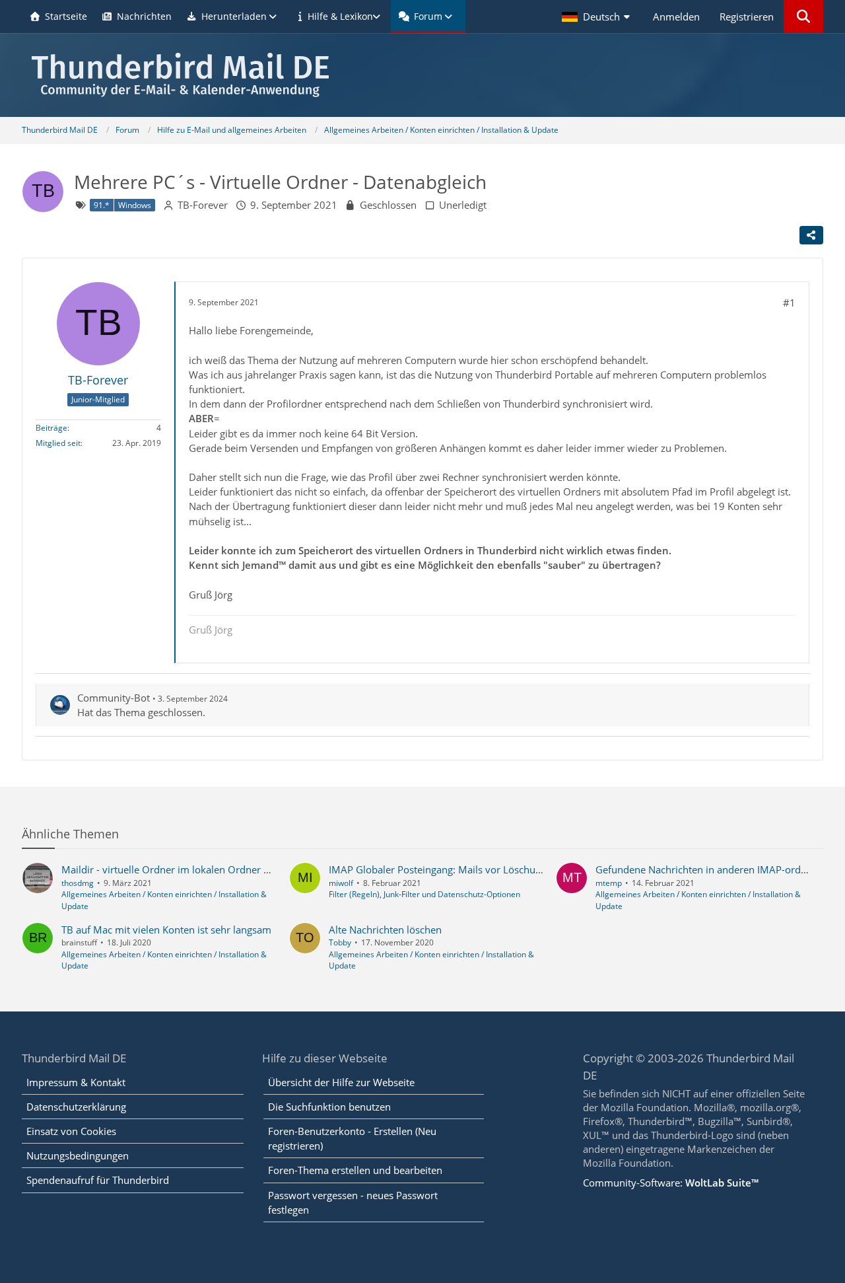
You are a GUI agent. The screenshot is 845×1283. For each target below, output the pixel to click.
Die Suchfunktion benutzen (329, 1106)
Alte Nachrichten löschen (385, 929)
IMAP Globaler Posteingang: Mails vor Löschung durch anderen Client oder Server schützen (536, 869)
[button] (597, 16)
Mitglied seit (58, 443)
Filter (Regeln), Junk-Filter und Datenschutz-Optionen (424, 894)
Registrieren (747, 16)
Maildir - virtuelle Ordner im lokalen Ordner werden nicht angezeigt (214, 869)
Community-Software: (671, 1182)
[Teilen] (811, 235)
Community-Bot (113, 697)
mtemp (608, 883)
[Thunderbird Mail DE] (422, 75)
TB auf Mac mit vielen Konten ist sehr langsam (166, 929)
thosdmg (77, 883)
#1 (789, 302)
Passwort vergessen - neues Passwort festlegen (353, 1202)
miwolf (341, 883)
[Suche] (803, 16)
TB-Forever (203, 204)
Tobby (340, 942)
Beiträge (51, 427)
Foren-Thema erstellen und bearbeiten (355, 1170)
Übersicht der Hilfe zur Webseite (341, 1082)
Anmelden (676, 16)
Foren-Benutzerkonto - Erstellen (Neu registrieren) (352, 1138)
